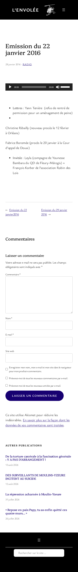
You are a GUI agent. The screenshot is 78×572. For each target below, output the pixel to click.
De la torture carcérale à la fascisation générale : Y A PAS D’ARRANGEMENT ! (38, 458)
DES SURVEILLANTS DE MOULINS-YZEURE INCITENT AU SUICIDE (35, 476)
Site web (9, 351)
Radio (27, 64)
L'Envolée (25, 10)
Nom (8, 318)
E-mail (9, 334)
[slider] (66, 86)
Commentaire (13, 274)
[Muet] (57, 87)
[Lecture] (10, 87)
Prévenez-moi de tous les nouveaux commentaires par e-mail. (38, 378)
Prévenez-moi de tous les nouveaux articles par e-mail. (35, 385)
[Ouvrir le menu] (63, 10)
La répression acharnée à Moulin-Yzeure (33, 494)
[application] (39, 87)
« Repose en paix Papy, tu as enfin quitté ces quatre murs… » (36, 511)
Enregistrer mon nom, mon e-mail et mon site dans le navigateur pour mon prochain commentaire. (40, 369)
